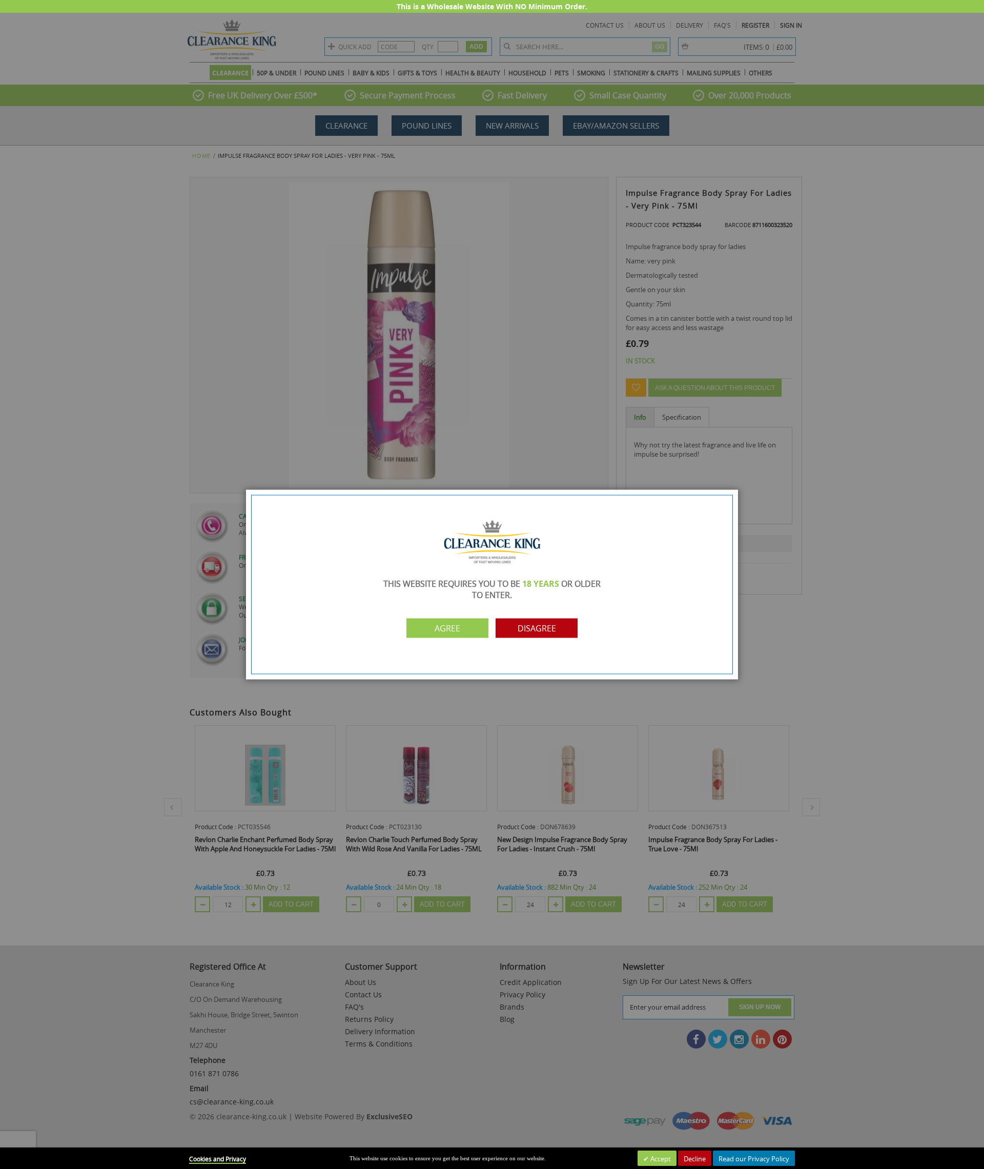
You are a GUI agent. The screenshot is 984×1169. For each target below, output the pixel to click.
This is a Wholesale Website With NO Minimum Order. (492, 6)
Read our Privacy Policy (754, 1158)
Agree (447, 627)
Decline (695, 1158)
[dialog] (492, 584)
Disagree (537, 627)
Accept (660, 1158)
